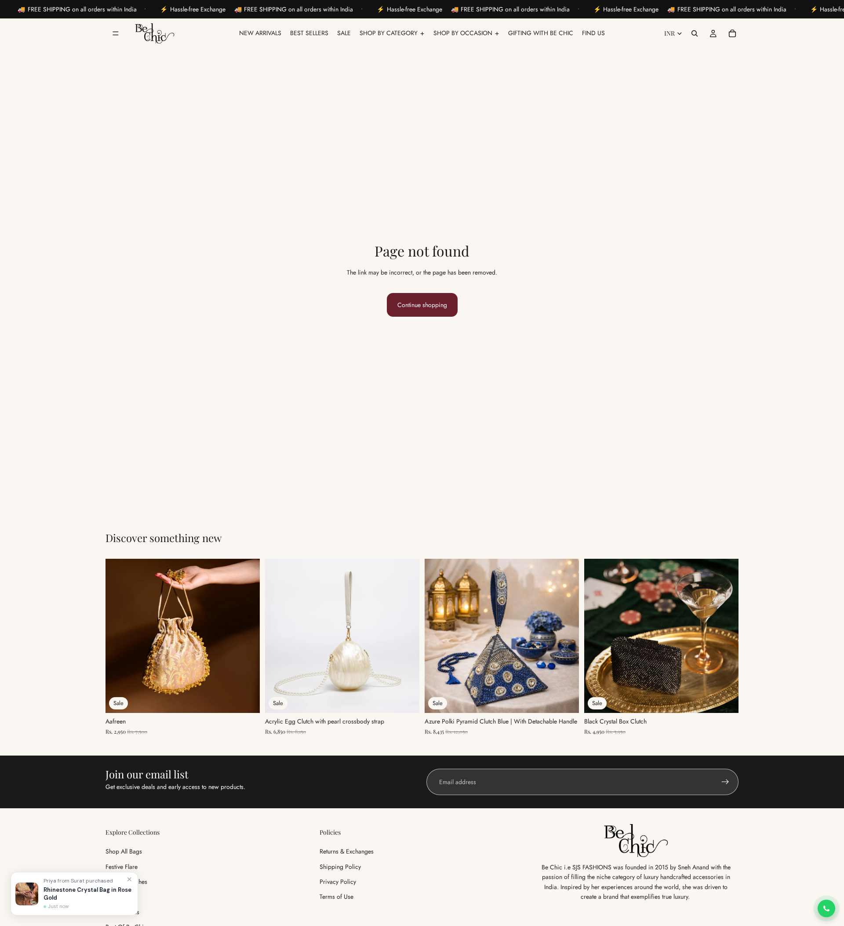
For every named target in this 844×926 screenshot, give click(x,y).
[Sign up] (725, 782)
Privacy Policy (338, 881)
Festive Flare (122, 866)
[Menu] (116, 33)
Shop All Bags (124, 851)
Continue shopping (422, 304)
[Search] (694, 33)
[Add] (246, 700)
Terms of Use (336, 897)
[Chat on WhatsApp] (826, 908)
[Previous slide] (119, 636)
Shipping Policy (340, 866)
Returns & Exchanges (347, 851)
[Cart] (732, 33)
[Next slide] (246, 636)
